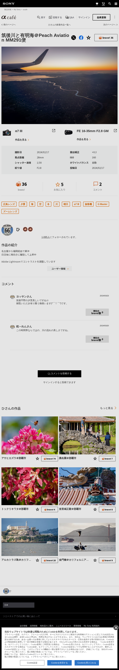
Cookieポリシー (33, 654)
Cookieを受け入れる (86, 663)
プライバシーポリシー (42, 657)
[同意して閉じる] (115, 627)
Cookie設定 (32, 663)
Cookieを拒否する (59, 663)
